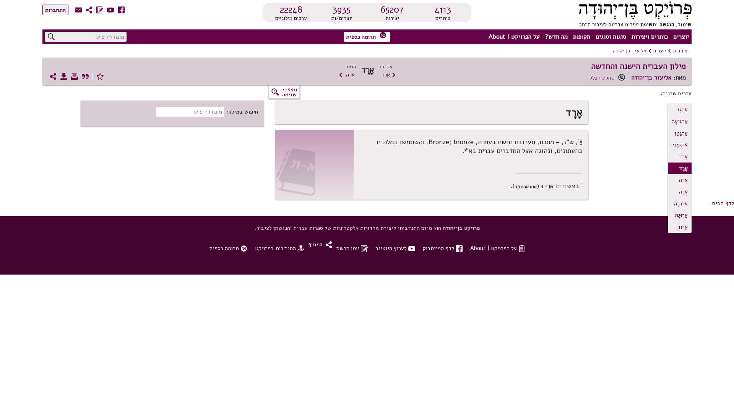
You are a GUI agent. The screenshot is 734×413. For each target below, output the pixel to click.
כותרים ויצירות (650, 37)
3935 (342, 9)
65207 (392, 9)
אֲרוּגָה (681, 215)
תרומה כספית (366, 36)
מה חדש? (556, 37)
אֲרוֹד (682, 227)
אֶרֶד (388, 74)
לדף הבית (723, 203)
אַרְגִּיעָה (680, 121)
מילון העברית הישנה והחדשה (638, 66)
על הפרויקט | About (514, 37)
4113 (443, 9)
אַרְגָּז (682, 109)
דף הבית (681, 50)
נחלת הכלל (601, 77)
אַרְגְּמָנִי (680, 144)
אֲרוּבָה (681, 203)
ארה (346, 74)
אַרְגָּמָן (681, 133)
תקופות (581, 37)
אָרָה (683, 191)
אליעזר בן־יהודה (629, 50)
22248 (291, 9)
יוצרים (681, 37)
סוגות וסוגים (611, 37)
